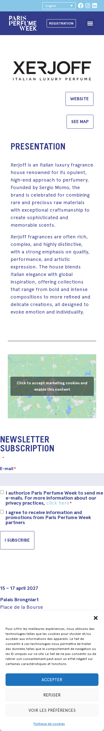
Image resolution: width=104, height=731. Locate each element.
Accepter (52, 679)
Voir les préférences (52, 710)
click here (57, 503)
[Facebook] (80, 5)
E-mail (8, 468)
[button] (95, 618)
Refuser (52, 695)
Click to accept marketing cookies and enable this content (52, 386)
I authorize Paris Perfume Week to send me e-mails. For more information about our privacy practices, (54, 497)
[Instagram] (87, 5)
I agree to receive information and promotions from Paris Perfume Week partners (48, 517)
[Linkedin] (94, 5)
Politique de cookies (49, 724)
